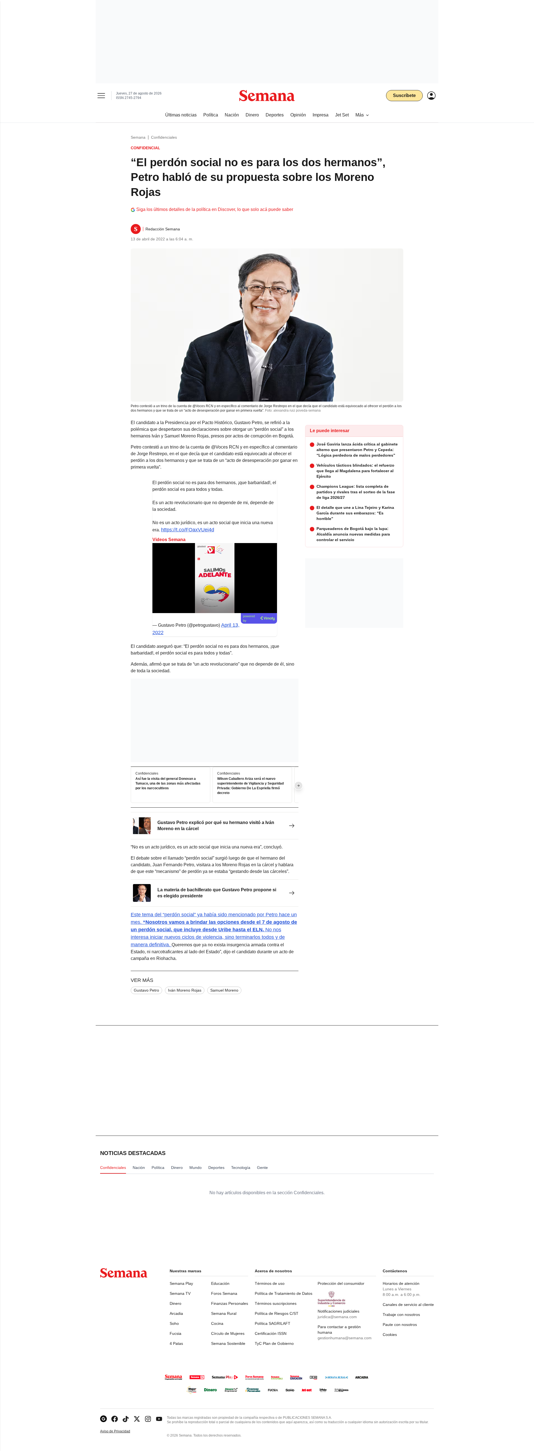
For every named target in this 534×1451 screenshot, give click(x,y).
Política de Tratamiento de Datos (283, 1293)
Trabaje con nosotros (401, 1314)
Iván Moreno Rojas (184, 990)
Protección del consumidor (341, 1283)
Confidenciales (164, 137)
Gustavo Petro (146, 990)
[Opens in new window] (114, 1418)
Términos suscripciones (275, 1303)
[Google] (103, 1418)
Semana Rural (223, 1313)
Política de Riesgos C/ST (276, 1313)
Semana (138, 137)
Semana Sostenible (228, 1343)
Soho (174, 1323)
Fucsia (175, 1333)
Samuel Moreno (224, 990)
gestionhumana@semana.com (345, 1338)
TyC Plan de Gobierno (274, 1343)
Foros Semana (224, 1293)
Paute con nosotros (400, 1324)
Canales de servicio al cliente (408, 1304)
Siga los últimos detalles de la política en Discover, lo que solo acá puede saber (214, 209)
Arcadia (176, 1313)
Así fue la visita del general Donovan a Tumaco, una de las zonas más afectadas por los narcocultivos (168, 783)
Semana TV (180, 1293)
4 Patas (176, 1343)
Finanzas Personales (229, 1303)
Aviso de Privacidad (121, 1431)
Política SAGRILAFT (272, 1323)
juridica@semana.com (337, 1317)
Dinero (175, 1303)
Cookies (390, 1334)
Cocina (217, 1323)
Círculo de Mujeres (227, 1333)
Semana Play (181, 1283)
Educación (220, 1283)
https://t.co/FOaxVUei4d (187, 529)
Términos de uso (270, 1283)
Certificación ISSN (270, 1333)
